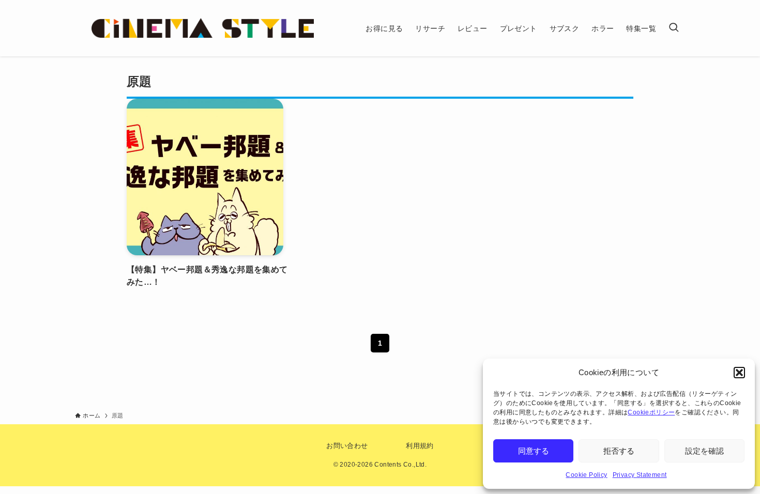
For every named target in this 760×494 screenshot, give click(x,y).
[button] (739, 372)
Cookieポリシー (651, 412)
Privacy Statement (640, 474)
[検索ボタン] (673, 28)
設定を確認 (704, 450)
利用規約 (420, 446)
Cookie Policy (586, 474)
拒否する (618, 450)
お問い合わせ (347, 446)
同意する (533, 450)
